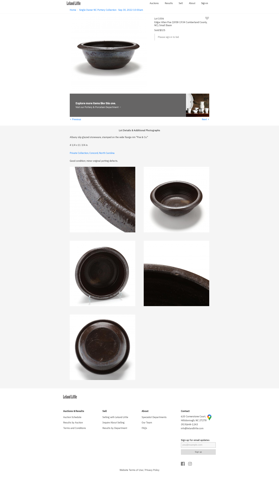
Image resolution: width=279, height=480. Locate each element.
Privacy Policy (152, 470)
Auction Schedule (72, 417)
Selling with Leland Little (115, 417)
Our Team (147, 422)
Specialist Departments (154, 417)
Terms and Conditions (74, 428)
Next (205, 119)
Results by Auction (73, 422)
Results (169, 3)
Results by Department (114, 428)
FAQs (144, 428)
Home (73, 9)
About (192, 3)
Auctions (154, 3)
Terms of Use (136, 470)
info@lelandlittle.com (192, 428)
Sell (181, 3)
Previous (75, 119)
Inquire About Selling (113, 422)
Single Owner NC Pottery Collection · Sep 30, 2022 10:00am (111, 9)
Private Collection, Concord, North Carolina (92, 153)
